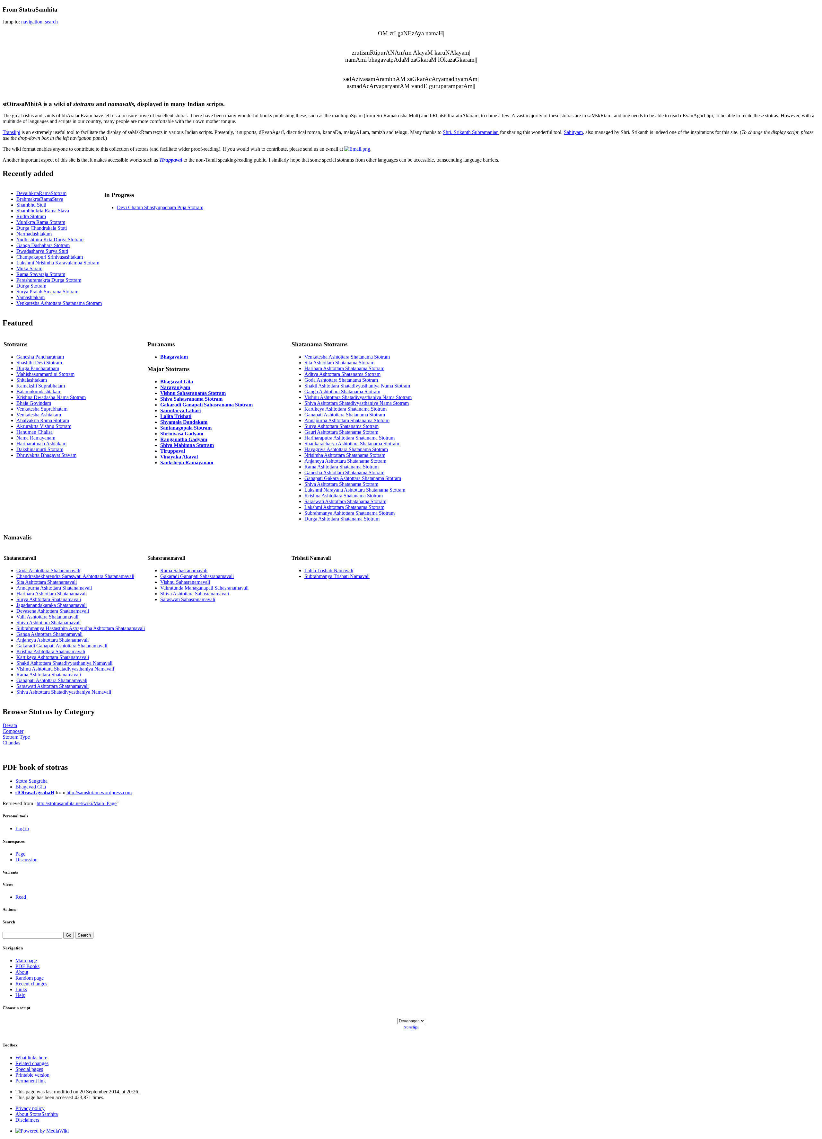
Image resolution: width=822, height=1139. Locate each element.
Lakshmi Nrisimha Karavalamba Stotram (57, 262)
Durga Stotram (31, 286)
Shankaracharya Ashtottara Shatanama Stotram (351, 443)
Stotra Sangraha (31, 781)
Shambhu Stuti (31, 205)
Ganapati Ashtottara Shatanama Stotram (344, 414)
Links (21, 989)
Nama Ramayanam (35, 437)
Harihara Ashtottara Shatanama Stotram (344, 368)
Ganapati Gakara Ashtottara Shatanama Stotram (352, 478)
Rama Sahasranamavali (183, 570)
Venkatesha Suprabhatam (41, 409)
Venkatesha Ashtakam (38, 414)
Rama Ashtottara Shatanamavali (48, 674)
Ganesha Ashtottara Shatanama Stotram (344, 472)
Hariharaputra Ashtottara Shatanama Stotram (349, 437)
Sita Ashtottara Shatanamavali (46, 582)
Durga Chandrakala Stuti (41, 228)
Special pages (29, 1069)
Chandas (11, 742)
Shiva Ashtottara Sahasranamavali (194, 593)
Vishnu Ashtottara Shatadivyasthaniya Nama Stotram (358, 397)
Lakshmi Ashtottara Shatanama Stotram (344, 507)
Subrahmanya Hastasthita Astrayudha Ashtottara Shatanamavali (80, 628)
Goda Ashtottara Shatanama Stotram (341, 380)
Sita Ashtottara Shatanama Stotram (339, 362)
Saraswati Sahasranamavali (187, 599)
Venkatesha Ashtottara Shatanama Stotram (59, 303)
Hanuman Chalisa (34, 432)
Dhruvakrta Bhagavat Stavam (46, 455)
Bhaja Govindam (33, 403)
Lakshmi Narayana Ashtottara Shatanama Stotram (354, 490)
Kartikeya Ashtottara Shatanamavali (52, 657)
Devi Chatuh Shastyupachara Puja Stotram (160, 207)
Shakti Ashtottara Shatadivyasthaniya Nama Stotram (357, 385)
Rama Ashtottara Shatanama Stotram (341, 466)
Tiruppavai (170, 160)
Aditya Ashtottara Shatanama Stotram (342, 374)
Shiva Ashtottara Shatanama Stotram (341, 484)
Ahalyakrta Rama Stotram (42, 420)
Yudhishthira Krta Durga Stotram (49, 239)
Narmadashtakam (34, 233)
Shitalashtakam (31, 380)
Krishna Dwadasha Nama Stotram (51, 397)
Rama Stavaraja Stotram (40, 274)
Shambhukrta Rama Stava (42, 210)
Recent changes (31, 983)
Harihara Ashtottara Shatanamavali (51, 593)
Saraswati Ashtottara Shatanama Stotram (345, 501)
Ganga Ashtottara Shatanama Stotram (342, 391)
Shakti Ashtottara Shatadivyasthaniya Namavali (64, 663)
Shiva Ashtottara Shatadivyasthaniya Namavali (63, 692)
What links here (31, 1057)
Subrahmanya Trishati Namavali (337, 576)
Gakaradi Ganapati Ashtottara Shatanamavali (61, 645)
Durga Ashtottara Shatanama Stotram (342, 518)
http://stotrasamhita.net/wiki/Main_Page (77, 803)
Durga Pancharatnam (37, 368)
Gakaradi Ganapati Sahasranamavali (197, 576)
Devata (10, 725)
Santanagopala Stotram (186, 428)
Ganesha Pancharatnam (40, 357)
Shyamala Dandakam (183, 422)
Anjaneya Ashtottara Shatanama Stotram (345, 461)
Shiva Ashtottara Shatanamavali (48, 622)
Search (9, 922)
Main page (26, 960)
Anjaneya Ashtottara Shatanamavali (52, 640)
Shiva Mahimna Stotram (187, 445)
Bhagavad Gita (176, 381)
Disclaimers (27, 1120)
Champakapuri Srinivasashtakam (49, 257)
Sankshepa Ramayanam (186, 462)
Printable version (32, 1075)
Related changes (31, 1063)
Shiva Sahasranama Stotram (191, 399)
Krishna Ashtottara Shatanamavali (50, 651)
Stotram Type (16, 737)
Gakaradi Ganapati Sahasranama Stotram (206, 404)
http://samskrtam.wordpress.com (99, 792)
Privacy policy (30, 1108)
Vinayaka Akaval (179, 456)
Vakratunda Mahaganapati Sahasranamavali (204, 588)
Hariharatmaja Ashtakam (41, 443)
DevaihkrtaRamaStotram (41, 193)
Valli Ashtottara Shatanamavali (47, 616)
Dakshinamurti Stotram (39, 449)
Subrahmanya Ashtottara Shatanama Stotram (349, 513)
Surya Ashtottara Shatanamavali (48, 599)
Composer (13, 731)
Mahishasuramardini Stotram (45, 374)
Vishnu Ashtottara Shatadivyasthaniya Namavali (65, 669)
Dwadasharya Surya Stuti (42, 251)
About (21, 972)
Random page (29, 978)
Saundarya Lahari (180, 410)
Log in (22, 828)
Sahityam (573, 132)
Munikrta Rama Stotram (40, 222)
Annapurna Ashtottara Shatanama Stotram (346, 420)
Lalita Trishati (175, 416)
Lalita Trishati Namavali (328, 570)
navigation (31, 21)
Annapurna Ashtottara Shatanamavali (54, 588)
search (51, 21)
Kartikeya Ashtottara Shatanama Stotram (345, 409)
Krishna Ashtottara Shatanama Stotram (343, 495)
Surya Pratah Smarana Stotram (47, 291)
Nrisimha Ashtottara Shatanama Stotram (344, 455)
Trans (11, 132)
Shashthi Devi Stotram (39, 362)
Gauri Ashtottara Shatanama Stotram (341, 432)
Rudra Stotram (31, 216)
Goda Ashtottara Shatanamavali (48, 570)
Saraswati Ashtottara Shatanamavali (52, 686)
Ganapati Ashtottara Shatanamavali (51, 680)
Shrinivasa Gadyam (181, 433)
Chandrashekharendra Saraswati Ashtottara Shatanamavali (75, 576)
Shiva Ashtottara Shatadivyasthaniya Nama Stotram (356, 403)
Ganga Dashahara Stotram (43, 245)
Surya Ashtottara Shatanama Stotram (341, 426)
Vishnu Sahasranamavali (185, 582)
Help (20, 995)
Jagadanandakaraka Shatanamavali (51, 605)
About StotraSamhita (36, 1114)
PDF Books (27, 966)
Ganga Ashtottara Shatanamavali (49, 634)
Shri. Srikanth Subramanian (471, 132)
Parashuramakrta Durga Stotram (48, 280)
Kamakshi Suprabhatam (40, 385)
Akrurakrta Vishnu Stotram (43, 426)
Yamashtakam (30, 297)
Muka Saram (29, 268)
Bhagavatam (174, 357)
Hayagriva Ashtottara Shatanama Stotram (346, 449)
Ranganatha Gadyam (183, 439)
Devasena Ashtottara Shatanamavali (52, 611)
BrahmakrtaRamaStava (39, 199)
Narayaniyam (175, 387)
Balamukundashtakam (38, 391)
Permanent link (30, 1080)
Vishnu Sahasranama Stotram (193, 393)
